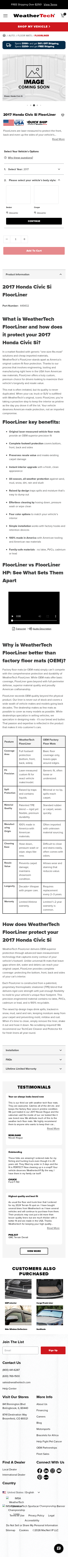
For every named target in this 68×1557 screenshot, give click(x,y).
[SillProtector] (18, 1289)
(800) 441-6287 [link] (11, 1370)
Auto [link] (12, 35)
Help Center (9, 1388)
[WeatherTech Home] (34, 15)
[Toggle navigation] (5, 16)
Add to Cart (34, 251)
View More (34, 1251)
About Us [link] (41, 1404)
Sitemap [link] (10, 1530)
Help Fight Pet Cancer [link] (49, 1441)
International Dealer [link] (13, 1475)
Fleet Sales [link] (42, 1454)
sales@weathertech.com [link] (16, 1382)
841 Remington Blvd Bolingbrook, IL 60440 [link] (15, 1406)
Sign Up (53, 1350)
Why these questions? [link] (20, 158)
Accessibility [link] (32, 1520)
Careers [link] (40, 1416)
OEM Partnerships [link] (46, 1448)
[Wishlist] (63, 115)
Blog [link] (39, 1423)
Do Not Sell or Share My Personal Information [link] (32, 1525)
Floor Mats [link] (25, 35)
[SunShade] (49, 1315)
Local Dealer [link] (9, 1469)
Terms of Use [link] (17, 1515)
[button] (27, 105)
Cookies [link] (24, 1530)
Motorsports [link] (43, 1429)
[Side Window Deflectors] (18, 1315)
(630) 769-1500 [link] (11, 1376)
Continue (34, 221)
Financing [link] (42, 1410)
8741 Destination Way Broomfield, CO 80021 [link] (15, 1416)
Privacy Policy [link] (36, 1515)
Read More (58, 139)
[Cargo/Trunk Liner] (49, 1289)
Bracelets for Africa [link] (47, 1435)
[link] (4, 35)
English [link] (29, 1492)
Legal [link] (51, 1515)
